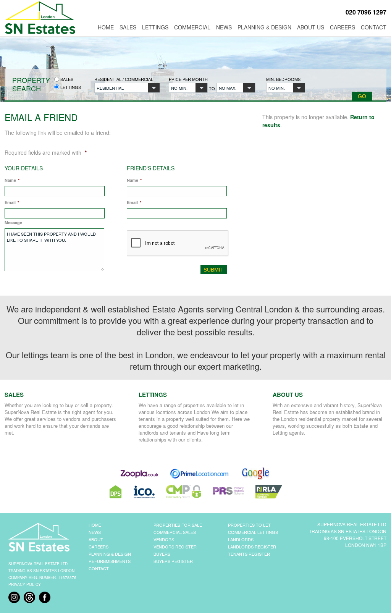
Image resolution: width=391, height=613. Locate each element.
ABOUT (96, 539)
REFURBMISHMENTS (110, 561)
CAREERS (98, 546)
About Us (310, 27)
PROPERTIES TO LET (249, 525)
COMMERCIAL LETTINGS (253, 532)
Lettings (155, 27)
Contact (373, 27)
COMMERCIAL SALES (174, 532)
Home (106, 27)
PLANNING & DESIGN (110, 554)
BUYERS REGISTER (173, 561)
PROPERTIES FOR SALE (177, 525)
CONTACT (99, 568)
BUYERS (161, 554)
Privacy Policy (24, 584)
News (224, 27)
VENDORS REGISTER (175, 546)
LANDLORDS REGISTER (252, 546)
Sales (128, 27)
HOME (95, 525)
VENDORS (163, 539)
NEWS (95, 532)
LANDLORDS (241, 539)
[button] (127, 88)
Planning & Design (264, 27)
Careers (342, 27)
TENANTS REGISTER (249, 554)
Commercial (192, 27)
